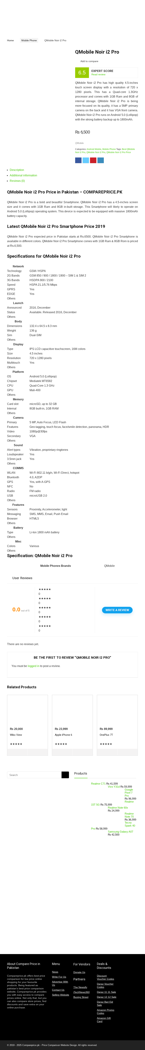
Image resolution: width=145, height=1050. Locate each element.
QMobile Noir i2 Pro (95, 152)
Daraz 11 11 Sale (106, 992)
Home (10, 40)
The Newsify (80, 987)
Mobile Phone (29, 40)
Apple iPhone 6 (63, 734)
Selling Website (60, 994)
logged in (33, 665)
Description (17, 169)
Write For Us (59, 976)
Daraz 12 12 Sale (106, 997)
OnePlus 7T (106, 734)
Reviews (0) (17, 180)
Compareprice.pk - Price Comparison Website (45, 1045)
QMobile (79, 143)
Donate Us (79, 972)
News (55, 971)
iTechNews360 (81, 992)
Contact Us (58, 989)
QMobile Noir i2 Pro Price (118, 152)
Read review (98, 74)
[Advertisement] (35, 867)
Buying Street (80, 997)
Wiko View (16, 734)
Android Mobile (94, 149)
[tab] (74, 170)
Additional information (23, 175)
